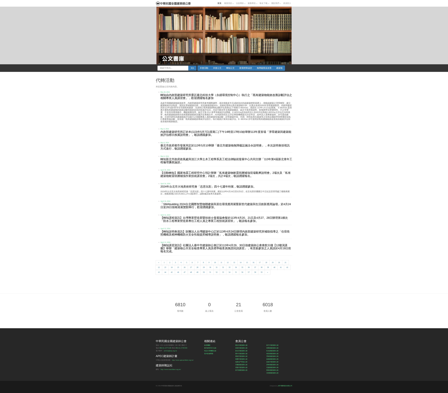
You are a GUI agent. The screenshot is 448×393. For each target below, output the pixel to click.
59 (261, 272)
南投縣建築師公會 (272, 353)
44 (165, 272)
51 (210, 272)
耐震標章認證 (245, 68)
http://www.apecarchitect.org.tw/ (183, 360)
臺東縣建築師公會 (272, 370)
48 (191, 272)
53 (223, 272)
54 (229, 272)
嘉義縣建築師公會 (272, 359)
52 (216, 272)
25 (178, 267)
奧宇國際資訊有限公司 (285, 386)
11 (221, 262)
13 (234, 262)
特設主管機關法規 (210, 351)
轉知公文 (230, 68)
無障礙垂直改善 (264, 68)
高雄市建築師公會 (241, 348)
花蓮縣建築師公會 (272, 367)
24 (172, 267)
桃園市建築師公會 (241, 359)
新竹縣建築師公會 (241, 370)
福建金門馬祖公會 (241, 362)
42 (287, 267)
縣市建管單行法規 (210, 348)
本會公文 (217, 68)
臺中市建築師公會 (241, 353)
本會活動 (204, 68)
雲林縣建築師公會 (272, 356)
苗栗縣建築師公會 (272, 348)
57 (249, 272)
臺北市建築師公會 (241, 345)
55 (236, 272)
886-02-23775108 (165, 348)
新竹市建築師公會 (272, 345)
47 (184, 272)
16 (253, 262)
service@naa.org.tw (170, 351)
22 (159, 267)
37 (255, 267)
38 (261, 267)
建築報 (279, 68)
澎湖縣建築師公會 (272, 373)
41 (281, 267)
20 (279, 262)
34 (236, 267)
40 (274, 267)
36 (249, 267)
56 (242, 272)
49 (197, 272)
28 (197, 267)
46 (178, 272)
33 (229, 267)
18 (266, 262)
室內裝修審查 (208, 353)
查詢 (192, 68)
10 (215, 262)
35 (242, 267)
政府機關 (207, 345)
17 (260, 262)
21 (285, 262)
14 (240, 262)
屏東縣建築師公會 (272, 365)
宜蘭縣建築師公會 (241, 365)
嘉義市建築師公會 (272, 362)
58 (255, 272)
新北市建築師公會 (241, 351)
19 (272, 262)
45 (172, 272)
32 (223, 267)
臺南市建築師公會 (241, 356)
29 (204, 267)
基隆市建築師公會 (241, 367)
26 (184, 267)
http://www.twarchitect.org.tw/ (171, 369)
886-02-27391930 (181, 348)
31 (216, 267)
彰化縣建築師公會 (272, 351)
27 (191, 267)
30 (210, 267)
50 (204, 272)
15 (247, 262)
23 (165, 267)
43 (159, 272)
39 (268, 267)
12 (228, 262)
